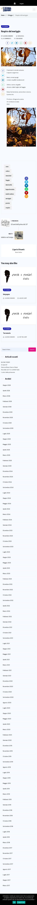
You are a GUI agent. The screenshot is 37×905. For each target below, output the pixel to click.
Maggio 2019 (7, 783)
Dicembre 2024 (7, 471)
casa (7, 166)
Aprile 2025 (6, 450)
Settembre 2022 (8, 600)
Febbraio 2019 (7, 799)
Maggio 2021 (7, 654)
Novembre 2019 (8, 751)
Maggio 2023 (7, 563)
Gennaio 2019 (7, 805)
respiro (8, 207)
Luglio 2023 (6, 552)
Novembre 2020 (8, 686)
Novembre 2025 (8, 417)
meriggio (8, 198)
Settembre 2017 (8, 864)
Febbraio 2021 (7, 670)
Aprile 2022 (6, 606)
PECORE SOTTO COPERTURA (10, 370)
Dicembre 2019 (7, 746)
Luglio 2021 (6, 643)
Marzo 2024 (6, 514)
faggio (8, 180)
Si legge (10, 15)
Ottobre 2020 (7, 692)
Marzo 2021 (6, 665)
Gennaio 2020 (7, 740)
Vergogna (6, 294)
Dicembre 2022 (7, 584)
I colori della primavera (8, 372)
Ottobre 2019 (7, 756)
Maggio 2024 (7, 504)
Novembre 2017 (8, 853)
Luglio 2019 (6, 772)
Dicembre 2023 (7, 530)
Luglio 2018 (6, 832)
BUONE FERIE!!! (5, 362)
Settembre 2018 (8, 826)
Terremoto (7, 333)
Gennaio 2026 (7, 407)
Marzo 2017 (6, 885)
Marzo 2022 (6, 611)
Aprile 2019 (6, 789)
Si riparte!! (4, 365)
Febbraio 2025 (7, 460)
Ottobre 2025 (7, 423)
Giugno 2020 (7, 713)
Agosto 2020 (7, 703)
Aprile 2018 (6, 837)
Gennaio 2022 (7, 622)
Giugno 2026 (7, 385)
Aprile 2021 (6, 660)
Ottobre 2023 (7, 541)
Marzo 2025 (6, 455)
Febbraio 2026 (7, 401)
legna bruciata (10, 189)
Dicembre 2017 (7, 848)
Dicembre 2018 (7, 810)
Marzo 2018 (6, 842)
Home (2, 15)
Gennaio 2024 (7, 525)
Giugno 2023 (7, 557)
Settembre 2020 (8, 697)
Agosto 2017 (7, 869)
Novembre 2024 (8, 477)
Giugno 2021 (6, 649)
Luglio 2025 (6, 434)
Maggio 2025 (7, 444)
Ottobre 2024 (7, 482)
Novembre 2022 (8, 590)
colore (8, 171)
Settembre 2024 (8, 487)
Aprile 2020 (6, 724)
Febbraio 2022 (7, 616)
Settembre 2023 (8, 547)
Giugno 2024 (7, 498)
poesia (8, 203)
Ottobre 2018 (7, 821)
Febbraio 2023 (7, 579)
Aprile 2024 (6, 509)
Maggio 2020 (7, 719)
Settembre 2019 (8, 762)
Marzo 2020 (6, 729)
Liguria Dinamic (10, 298)
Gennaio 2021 (7, 676)
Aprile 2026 (6, 391)
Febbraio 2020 (7, 735)
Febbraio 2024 (7, 520)
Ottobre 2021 (7, 633)
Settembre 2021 (8, 638)
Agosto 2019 (7, 767)
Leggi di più (21, 902)
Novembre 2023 (8, 536)
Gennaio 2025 (7, 466)
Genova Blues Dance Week (9, 367)
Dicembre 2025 (7, 412)
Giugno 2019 (6, 778)
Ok (14, 902)
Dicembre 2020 (8, 681)
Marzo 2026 (6, 396)
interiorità (9, 185)
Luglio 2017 (6, 875)
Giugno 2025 (7, 439)
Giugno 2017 (6, 880)
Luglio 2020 (6, 708)
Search (32, 349)
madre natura (10, 194)
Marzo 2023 (6, 573)
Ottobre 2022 (7, 595)
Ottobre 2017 (7, 859)
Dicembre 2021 (7, 627)
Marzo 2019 (6, 794)
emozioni (8, 175)
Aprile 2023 (6, 568)
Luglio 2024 (6, 493)
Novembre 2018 (8, 816)
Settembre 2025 (8, 428)
